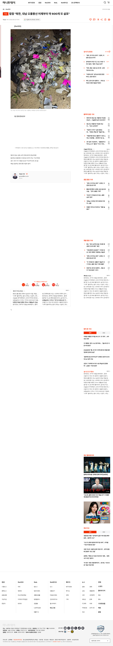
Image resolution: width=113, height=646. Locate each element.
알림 (99, 612)
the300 (47, 3)
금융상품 (4, 595)
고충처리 (69, 639)
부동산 (84, 599)
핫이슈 (68, 591)
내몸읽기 (52, 591)
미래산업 (84, 608)
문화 (91, 599)
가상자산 (4, 599)
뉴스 (51, 587)
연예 (99, 582)
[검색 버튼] (105, 2)
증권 (39, 3)
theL (55, 3)
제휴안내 (51, 639)
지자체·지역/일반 (22, 599)
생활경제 (92, 591)
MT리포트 (31, 3)
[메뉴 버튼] (108, 2)
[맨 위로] (109, 639)
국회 (19, 587)
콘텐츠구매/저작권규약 (60, 639)
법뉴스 (36, 587)
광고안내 (46, 639)
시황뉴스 (4, 587)
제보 (99, 608)
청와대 (20, 591)
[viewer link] (68, 106)
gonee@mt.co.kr (24, 176)
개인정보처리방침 (17, 639)
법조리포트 (37, 591)
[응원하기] (27, 174)
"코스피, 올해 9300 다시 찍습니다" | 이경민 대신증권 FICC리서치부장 (96, 496)
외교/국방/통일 (22, 595)
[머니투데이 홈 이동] (9, 625)
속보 (83, 612)
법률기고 (36, 612)
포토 (99, 599)
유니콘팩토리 (75, 3)
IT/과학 (84, 603)
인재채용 (10, 639)
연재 (67, 595)
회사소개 (5, 639)
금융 (83, 587)
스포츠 (100, 586)
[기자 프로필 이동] (15, 176)
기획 (67, 599)
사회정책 (92, 595)
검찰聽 (36, 603)
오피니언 (92, 608)
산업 (83, 591)
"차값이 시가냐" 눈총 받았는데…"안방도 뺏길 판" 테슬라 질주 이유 (96, 132)
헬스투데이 (53, 603)
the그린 (52, 608)
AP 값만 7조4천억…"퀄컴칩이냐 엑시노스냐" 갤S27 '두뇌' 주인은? (96, 144)
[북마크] (105, 19)
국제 (91, 603)
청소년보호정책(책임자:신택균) (30, 639)
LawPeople (37, 608)
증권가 (3, 603)
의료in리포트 (53, 595)
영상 (99, 595)
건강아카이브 (53, 599)
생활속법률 (37, 595)
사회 (83, 595)
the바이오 (64, 3)
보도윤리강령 (75, 639)
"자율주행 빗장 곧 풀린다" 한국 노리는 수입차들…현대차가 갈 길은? (96, 138)
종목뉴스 (4, 591)
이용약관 (41, 639)
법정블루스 (37, 599)
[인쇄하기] (109, 19)
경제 (91, 587)
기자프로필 (101, 603)
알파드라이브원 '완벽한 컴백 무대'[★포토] (96, 474)
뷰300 (20, 603)
